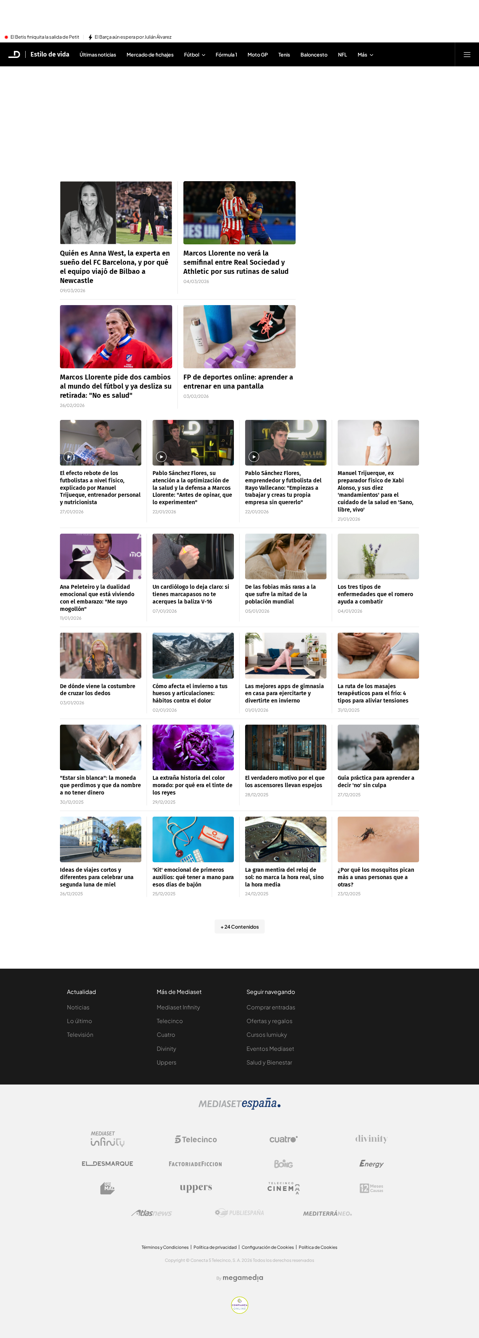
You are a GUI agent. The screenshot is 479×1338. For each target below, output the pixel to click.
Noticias (78, 1007)
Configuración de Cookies (268, 1247)
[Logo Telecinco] (196, 1139)
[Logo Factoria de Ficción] (195, 1164)
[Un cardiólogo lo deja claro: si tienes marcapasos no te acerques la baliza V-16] (193, 557)
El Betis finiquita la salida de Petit (45, 37)
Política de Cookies (318, 1247)
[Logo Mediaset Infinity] (107, 1139)
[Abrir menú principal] (467, 54)
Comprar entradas (271, 1007)
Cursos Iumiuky (267, 1034)
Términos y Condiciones (165, 1247)
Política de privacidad (215, 1247)
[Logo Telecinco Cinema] (284, 1188)
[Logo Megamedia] (243, 1278)
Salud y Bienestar (269, 1062)
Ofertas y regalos (269, 1020)
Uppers (166, 1062)
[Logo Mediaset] (239, 1108)
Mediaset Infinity (178, 1007)
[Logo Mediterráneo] (327, 1213)
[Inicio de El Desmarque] (14, 54)
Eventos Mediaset (270, 1048)
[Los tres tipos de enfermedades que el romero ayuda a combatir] (378, 557)
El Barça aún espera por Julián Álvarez (133, 37)
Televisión (80, 1034)
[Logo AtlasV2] (151, 1213)
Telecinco (170, 1020)
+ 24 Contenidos (240, 926)
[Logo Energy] (371, 1164)
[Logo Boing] (283, 1164)
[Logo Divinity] (372, 1139)
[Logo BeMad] (107, 1188)
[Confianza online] (239, 1312)
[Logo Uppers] (196, 1188)
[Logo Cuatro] (284, 1139)
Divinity (166, 1048)
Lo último (79, 1020)
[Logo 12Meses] (371, 1188)
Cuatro (166, 1034)
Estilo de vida (50, 54)
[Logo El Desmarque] (107, 1163)
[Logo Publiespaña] (239, 1213)
